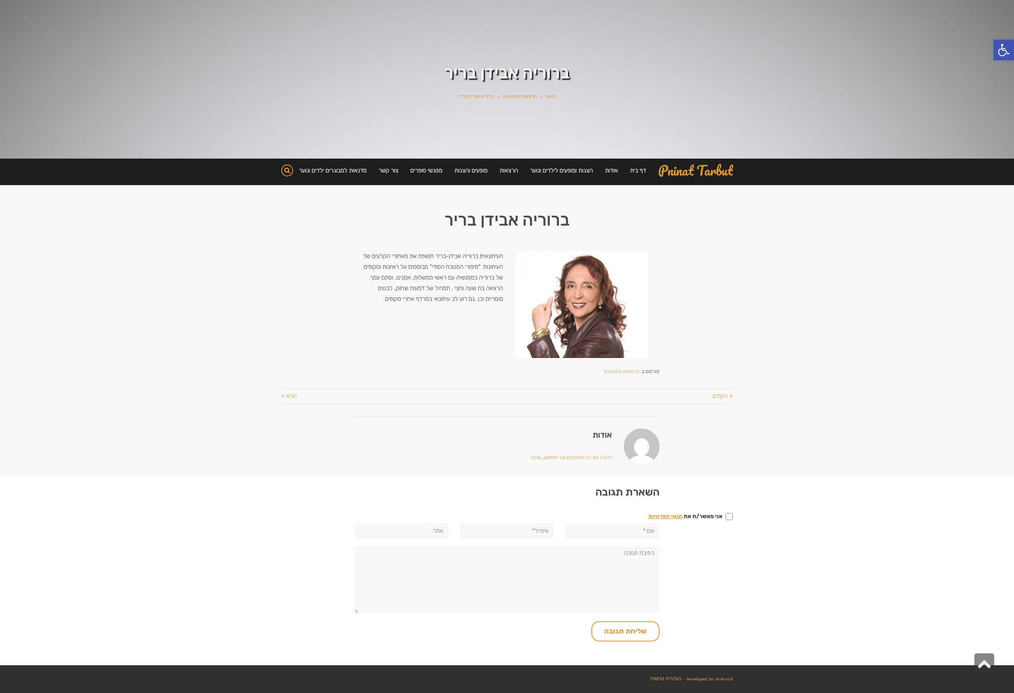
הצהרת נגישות (665, 679)
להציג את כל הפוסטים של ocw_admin (571, 457)
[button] (1003, 50)
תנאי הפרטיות (665, 516)
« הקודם (723, 396)
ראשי (550, 97)
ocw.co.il (724, 679)
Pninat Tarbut (695, 171)
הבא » (289, 396)
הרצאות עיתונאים (519, 97)
